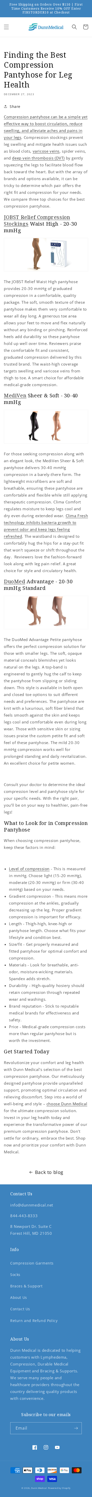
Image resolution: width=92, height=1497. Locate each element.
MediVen (15, 395)
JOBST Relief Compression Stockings (37, 220)
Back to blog (49, 1172)
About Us (18, 1297)
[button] (6, 27)
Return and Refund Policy (33, 1320)
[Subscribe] (76, 1428)
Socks (15, 1274)
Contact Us (20, 1308)
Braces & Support (26, 1286)
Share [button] (15, 106)
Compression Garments (32, 1263)
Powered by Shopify (59, 1488)
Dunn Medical (39, 1488)
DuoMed (14, 581)
